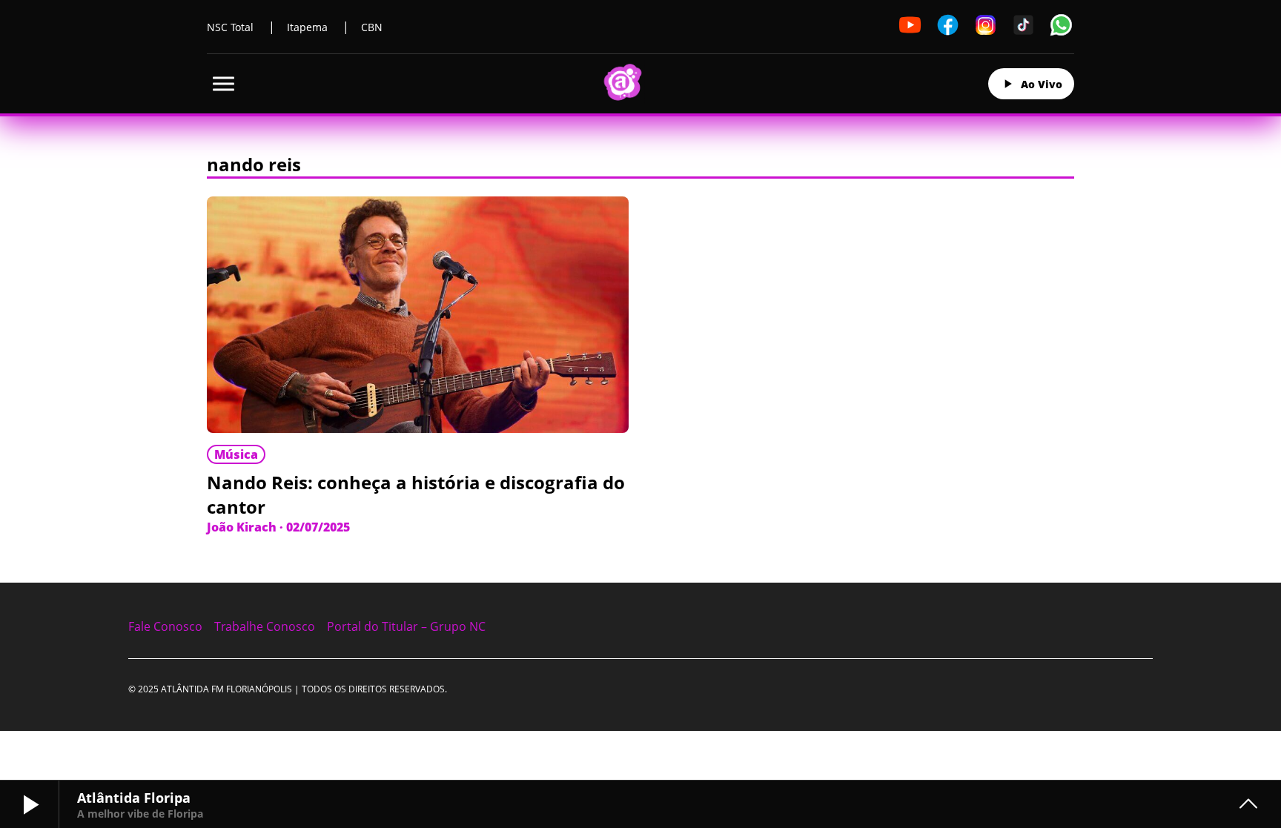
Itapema (307, 27)
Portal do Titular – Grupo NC (406, 626)
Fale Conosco (165, 626)
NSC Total (230, 27)
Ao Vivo (1041, 84)
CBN (372, 27)
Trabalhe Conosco (264, 626)
